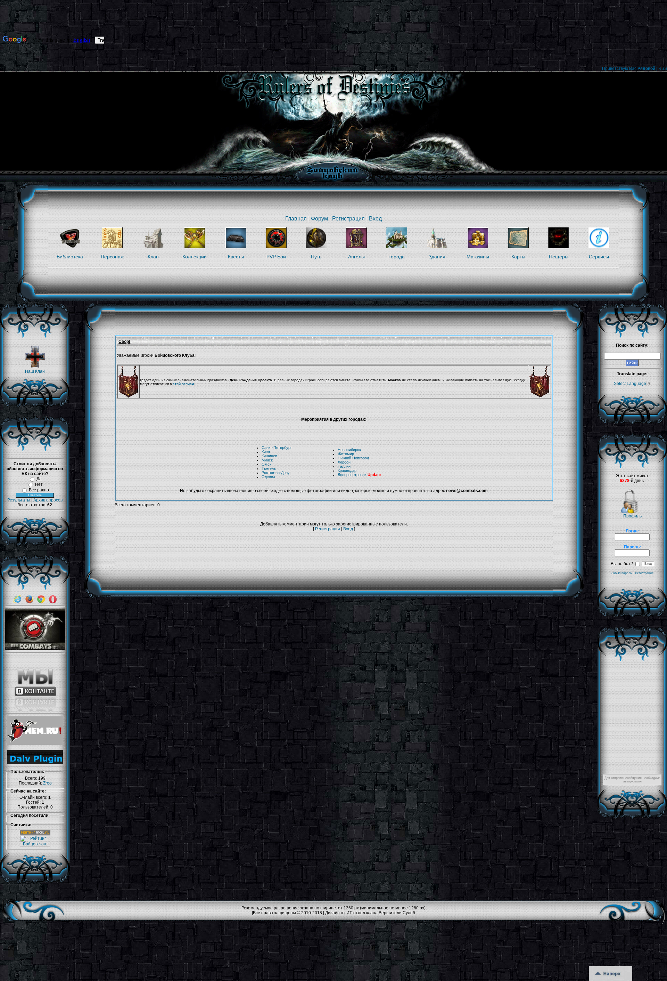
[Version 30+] (41, 602)
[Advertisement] (241, 550)
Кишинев (269, 456)
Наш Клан (35, 371)
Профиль (632, 516)
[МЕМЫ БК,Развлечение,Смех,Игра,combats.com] (35, 743)
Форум (319, 219)
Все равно (39, 490)
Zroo (47, 783)
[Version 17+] (53, 602)
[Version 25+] (29, 602)
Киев (266, 452)
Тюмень (269, 468)
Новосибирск (349, 450)
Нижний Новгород (353, 458)
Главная (296, 219)
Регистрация (348, 219)
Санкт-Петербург (277, 447)
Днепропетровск (352, 475)
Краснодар (347, 470)
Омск (266, 464)
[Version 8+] (17, 602)
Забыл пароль (621, 573)
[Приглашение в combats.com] (35, 648)
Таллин (344, 466)
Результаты (18, 500)
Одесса (268, 477)
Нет (39, 484)
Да (39, 478)
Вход (375, 219)
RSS (662, 68)
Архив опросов (48, 500)
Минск (267, 460)
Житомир (346, 454)
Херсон (344, 462)
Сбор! (124, 341)
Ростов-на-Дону (276, 473)
